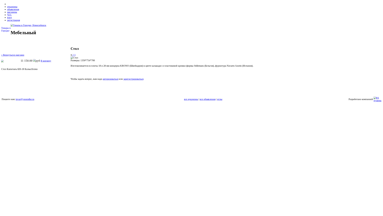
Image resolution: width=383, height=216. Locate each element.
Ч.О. (9, 15)
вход (9, 17)
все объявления (207, 99)
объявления (13, 9)
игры (219, 99)
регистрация (13, 20)
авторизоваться (110, 79)
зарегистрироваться (133, 79)
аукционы (12, 6)
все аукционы (191, 99)
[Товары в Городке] (28, 25)
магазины (12, 12)
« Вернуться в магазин (12, 55)
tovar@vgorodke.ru (25, 99)
